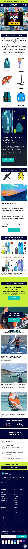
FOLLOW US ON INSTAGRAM (14, 433)
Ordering (16, 502)
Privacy (15, 498)
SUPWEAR (21, 105)
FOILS (21, 88)
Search (15, 492)
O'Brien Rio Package (6, 273)
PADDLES (21, 71)
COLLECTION (14, 315)
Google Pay (4, 517)
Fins (15, 515)
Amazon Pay (4, 511)
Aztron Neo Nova (6, 256)
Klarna (2, 519)
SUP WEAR (14, 313)
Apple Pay (3, 513)
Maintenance (17, 521)
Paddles (16, 513)
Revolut (3, 525)
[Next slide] (25, 177)
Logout (3, 496)
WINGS (7, 88)
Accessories (17, 519)
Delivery (16, 500)
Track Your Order (5, 498)
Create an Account (6, 494)
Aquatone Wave (18, 273)
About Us (16, 494)
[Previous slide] (2, 177)
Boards (15, 511)
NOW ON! (14, 467)
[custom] (2, 545)
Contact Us (4, 500)
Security (16, 496)
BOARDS (7, 71)
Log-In (2, 492)
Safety (15, 523)
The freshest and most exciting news (14, 332)
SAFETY (7, 105)
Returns (16, 504)
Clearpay (3, 515)
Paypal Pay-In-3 (5, 521)
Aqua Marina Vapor (19, 256)
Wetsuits (16, 517)
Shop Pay (3, 523)
